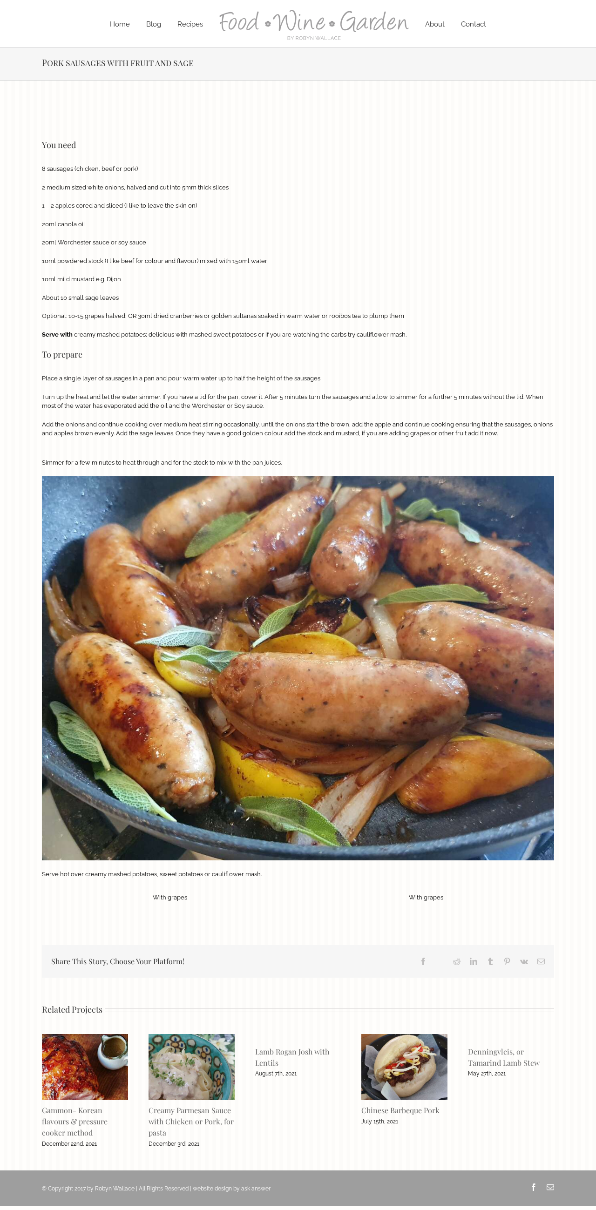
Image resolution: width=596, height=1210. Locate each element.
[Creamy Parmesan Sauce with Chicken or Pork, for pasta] (192, 1037)
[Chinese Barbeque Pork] (404, 1037)
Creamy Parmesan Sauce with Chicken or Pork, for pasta (191, 1121)
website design (212, 1188)
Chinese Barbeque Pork (400, 1110)
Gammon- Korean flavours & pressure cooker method (75, 1121)
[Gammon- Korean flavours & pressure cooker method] (85, 1037)
